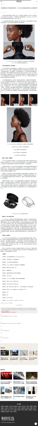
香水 (26, 395)
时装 (1, 329)
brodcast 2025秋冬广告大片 (5, 337)
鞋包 (14, 395)
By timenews (21, 360)
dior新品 (11, 411)
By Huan (30, 360)
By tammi (1, 333)
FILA (12, 409)
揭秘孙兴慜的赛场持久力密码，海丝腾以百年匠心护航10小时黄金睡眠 (11, 323)
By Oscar (2, 360)
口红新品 (10, 406)
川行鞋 (28, 406)
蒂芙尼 (35, 408)
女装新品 (27, 408)
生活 (1, 322)
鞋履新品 (31, 408)
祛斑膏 (23, 409)
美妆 (1, 380)
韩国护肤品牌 (3, 411)
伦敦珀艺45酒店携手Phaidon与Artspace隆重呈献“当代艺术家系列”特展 (6, 398)
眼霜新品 (2, 406)
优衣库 (19, 408)
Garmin (9, 409)
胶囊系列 (31, 406)
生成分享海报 (19, 305)
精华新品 (15, 411)
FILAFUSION (7, 408)
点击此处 (7, 310)
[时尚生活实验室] (19, 1)
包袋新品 (15, 409)
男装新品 (19, 406)
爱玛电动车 (34, 409)
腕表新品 (19, 409)
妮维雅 (6, 409)
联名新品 (26, 409)
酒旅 (14, 380)
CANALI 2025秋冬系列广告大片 (5, 330)
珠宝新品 (35, 406)
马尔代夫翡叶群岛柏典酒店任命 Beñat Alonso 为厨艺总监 (9, 316)
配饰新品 (2, 408)
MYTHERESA (11, 408)
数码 (1, 356)
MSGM (16, 408)
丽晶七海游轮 (15, 406)
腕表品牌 (7, 411)
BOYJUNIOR (24, 406)
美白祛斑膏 (6, 406)
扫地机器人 (30, 409)
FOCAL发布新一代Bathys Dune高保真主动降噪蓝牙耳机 (23, 359)
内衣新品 (2, 409)
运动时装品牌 (23, 408)
